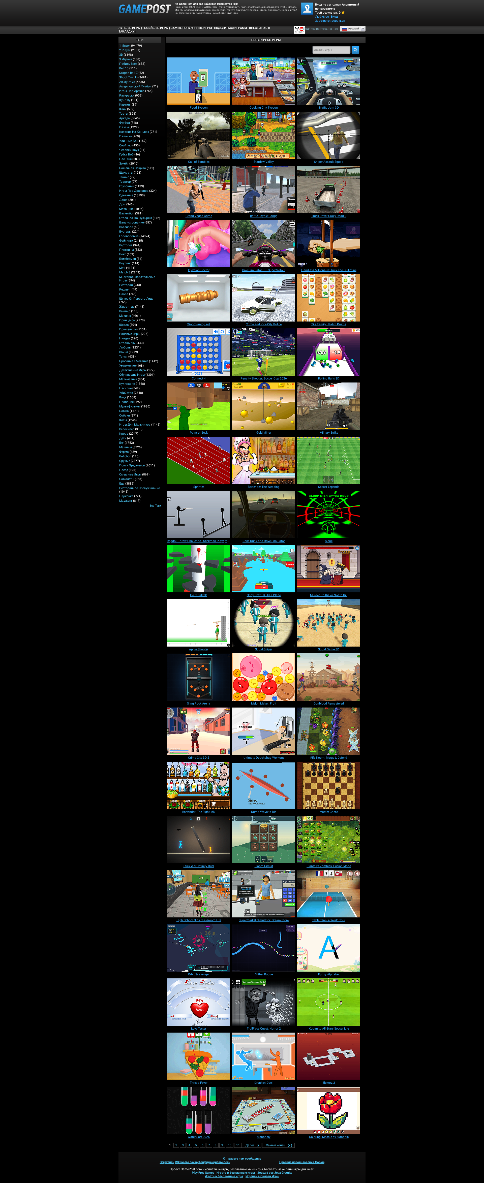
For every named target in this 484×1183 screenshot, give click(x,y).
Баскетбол (126, 213)
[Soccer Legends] (328, 460)
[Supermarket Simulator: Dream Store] (263, 894)
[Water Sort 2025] (198, 1110)
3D (121, 54)
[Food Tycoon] (198, 81)
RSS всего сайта (186, 1162)
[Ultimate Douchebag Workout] (263, 731)
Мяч (122, 268)
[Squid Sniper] (263, 623)
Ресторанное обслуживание (139, 488)
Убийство (126, 393)
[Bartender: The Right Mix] (198, 785)
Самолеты (126, 479)
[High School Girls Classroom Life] (198, 894)
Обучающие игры (132, 374)
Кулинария (127, 384)
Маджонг (125, 500)
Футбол (124, 122)
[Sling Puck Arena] (198, 677)
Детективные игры (132, 370)
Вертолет (125, 245)
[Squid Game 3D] (328, 623)
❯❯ (279, 1145)
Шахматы (126, 172)
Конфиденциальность (214, 1162)
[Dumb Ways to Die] (263, 785)
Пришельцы (128, 329)
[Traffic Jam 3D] (328, 81)
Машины (125, 447)
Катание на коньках (134, 132)
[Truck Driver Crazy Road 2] (328, 189)
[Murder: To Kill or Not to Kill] (328, 569)
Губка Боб (126, 154)
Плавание (126, 402)
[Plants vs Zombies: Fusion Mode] (328, 840)
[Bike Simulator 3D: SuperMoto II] (263, 244)
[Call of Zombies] (198, 135)
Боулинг (125, 263)
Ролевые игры (129, 334)
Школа (124, 325)
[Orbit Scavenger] (198, 948)
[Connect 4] (198, 352)
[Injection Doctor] (198, 244)
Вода (122, 397)
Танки (123, 356)
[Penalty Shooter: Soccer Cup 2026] (263, 352)
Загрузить (167, 1162)
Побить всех (128, 64)
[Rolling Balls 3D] (328, 352)
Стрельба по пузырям (135, 218)
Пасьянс (125, 159)
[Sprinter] (198, 460)
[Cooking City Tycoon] (263, 81)
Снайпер (125, 145)
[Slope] (328, 514)
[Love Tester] (198, 1002)
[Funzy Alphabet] (328, 948)
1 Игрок (124, 45)
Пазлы (124, 127)
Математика (128, 379)
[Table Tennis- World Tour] (328, 894)
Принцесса (127, 320)
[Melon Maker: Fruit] (263, 677)
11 (238, 1145)
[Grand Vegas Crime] (198, 189)
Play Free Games (203, 1172)
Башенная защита (132, 168)
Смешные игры (130, 474)
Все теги (155, 505)
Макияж (125, 315)
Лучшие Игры (129, 28)
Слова (123, 294)
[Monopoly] (263, 1110)
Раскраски (126, 95)
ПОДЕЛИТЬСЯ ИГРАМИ (230, 28)
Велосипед (126, 429)
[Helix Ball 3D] (198, 569)
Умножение (127, 365)
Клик (122, 109)
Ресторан (126, 285)
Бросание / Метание (133, 361)
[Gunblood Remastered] (328, 677)
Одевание (126, 195)
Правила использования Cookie (301, 1162)
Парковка (126, 496)
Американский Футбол (135, 86)
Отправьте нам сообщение (242, 1158)
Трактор (125, 181)
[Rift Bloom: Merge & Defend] (328, 731)
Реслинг (125, 289)
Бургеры (125, 231)
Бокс (122, 254)
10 (229, 1145)
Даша (123, 200)
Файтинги (126, 240)
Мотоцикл (126, 209)
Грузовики (126, 186)
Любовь (125, 347)
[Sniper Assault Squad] (328, 135)
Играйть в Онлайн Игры (262, 1176)
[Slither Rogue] (263, 948)
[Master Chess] (328, 785)
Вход (334, 16)
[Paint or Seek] (198, 406)
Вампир (124, 311)
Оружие (124, 461)
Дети (122, 438)
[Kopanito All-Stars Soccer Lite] (328, 1002)
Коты (123, 420)
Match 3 (124, 272)
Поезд (123, 470)
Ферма (124, 452)
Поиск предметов (132, 465)
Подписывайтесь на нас (320, 28)
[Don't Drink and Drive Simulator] (263, 514)
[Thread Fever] (198, 1056)
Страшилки (127, 343)
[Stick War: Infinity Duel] (198, 840)
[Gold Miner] (263, 406)
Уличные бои (128, 141)
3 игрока (125, 59)
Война (123, 352)
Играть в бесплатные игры (236, 1172)
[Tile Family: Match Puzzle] (328, 298)
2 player (124, 50)
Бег (121, 442)
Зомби (124, 163)
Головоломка (129, 236)
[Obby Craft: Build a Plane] (263, 569)
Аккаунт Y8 (127, 82)
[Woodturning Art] (198, 298)
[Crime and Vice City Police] (263, 298)
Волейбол (126, 227)
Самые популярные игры (191, 28)
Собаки (124, 415)
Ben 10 (124, 68)
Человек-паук (129, 150)
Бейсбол (125, 456)
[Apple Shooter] (198, 623)
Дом (122, 204)
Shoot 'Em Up (128, 77)
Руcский (353, 28)
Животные (126, 306)
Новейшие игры (155, 28)
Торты (123, 113)
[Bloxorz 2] (328, 1056)
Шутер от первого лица (136, 298)
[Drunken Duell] (263, 1056)
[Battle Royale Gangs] (263, 189)
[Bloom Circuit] (263, 840)
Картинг (125, 104)
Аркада (124, 118)
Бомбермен (127, 259)
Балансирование (131, 222)
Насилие (125, 388)
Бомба (124, 411)
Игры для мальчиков (134, 424)
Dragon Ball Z (128, 73)
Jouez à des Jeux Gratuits (274, 1172)
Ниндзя (124, 338)
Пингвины (126, 249)
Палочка (125, 136)
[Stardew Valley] (263, 135)
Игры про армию (131, 91)
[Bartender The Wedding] (263, 460)
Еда (122, 483)
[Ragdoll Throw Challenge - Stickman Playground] (198, 514)
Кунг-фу (124, 100)
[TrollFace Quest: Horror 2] (263, 1002)
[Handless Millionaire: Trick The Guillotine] (328, 244)
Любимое (322, 16)
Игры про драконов (133, 191)
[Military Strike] (328, 406)
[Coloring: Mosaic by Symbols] (328, 1110)
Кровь (123, 433)
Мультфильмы (129, 406)
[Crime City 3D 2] (198, 731)
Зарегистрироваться (330, 20)
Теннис (124, 177)
